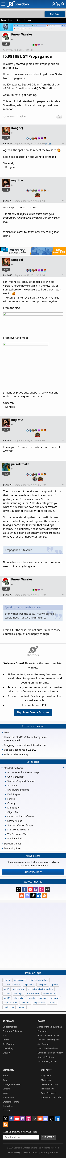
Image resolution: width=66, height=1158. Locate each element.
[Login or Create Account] (53, 4)
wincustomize (33, 993)
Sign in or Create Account (33, 712)
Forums (6, 1110)
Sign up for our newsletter (20, 1131)
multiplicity (42, 984)
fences (7, 980)
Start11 (6, 1035)
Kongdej (17, 128)
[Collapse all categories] (63, 767)
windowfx (55, 998)
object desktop (10, 1002)
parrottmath (20, 464)
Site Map (54, 1152)
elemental (25, 1002)
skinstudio (18, 998)
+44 (6, 189)
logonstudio (39, 1002)
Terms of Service (30, 1152)
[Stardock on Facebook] (24, 889)
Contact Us (8, 1105)
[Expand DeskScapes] (5, 794)
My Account (46, 1079)
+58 (6, 137)
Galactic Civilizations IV (48, 1035)
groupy (55, 984)
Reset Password (48, 1093)
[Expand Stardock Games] (2, 844)
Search (20, 20)
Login (29, 20)
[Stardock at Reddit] (21, 895)
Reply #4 (7, 440)
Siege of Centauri (45, 1057)
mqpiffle (17, 180)
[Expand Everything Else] (2, 848)
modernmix (9, 1007)
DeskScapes (8, 1044)
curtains (52, 1002)
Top (63, 143)
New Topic (54, 14)
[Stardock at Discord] (27, 895)
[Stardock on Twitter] (18, 889)
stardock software (12, 984)
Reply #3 (7, 275)
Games (41, 1021)
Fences (6, 1039)
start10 (7, 993)
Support (46, 1069)
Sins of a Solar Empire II (48, 1039)
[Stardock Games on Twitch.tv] (36, 889)
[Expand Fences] (5, 799)
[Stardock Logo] (18, 4)
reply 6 (36, 607)
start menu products (39, 980)
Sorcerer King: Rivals (47, 1061)
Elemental (42, 1031)
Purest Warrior (21, 34)
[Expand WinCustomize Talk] (5, 834)
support (21, 1007)
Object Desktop (10, 1026)
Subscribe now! (33, 872)
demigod (43, 998)
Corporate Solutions (12, 1031)
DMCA (44, 1152)
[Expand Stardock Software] (2, 768)
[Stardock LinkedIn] (39, 895)
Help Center (46, 1075)
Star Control (43, 1044)
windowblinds (20, 980)
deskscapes (18, 989)
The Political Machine (47, 1048)
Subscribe (48, 1137)
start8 (6, 989)
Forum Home (7, 20)
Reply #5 (7, 484)
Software (9, 1021)
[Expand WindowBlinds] (5, 838)
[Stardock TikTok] (33, 895)
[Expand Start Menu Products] (5, 830)
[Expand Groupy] (5, 803)
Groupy (6, 1052)
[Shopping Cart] (58, 4)
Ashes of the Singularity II (49, 1026)
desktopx (18, 993)
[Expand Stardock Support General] (5, 781)
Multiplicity (8, 1048)
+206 (6, 473)
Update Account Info (51, 1097)
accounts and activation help (40, 989)
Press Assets (8, 1097)
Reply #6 (7, 594)
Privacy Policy (14, 1152)
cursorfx (31, 998)
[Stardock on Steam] (47, 889)
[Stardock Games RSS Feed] (44, 895)
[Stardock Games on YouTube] (30, 889)
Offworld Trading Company (50, 1052)
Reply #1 (7, 143)
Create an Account (49, 1084)
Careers (6, 1088)
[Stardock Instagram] (42, 889)
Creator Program (11, 1101)
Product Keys (47, 1088)
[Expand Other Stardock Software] (5, 816)
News (5, 1093)
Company (8, 1069)
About (5, 1075)
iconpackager (49, 993)
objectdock (29, 984)
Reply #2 (7, 200)
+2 (6, 44)
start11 (7, 998)
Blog (5, 1079)
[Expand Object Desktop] (5, 777)
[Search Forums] (62, 4)
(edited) (48, 143)
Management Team (12, 1084)
